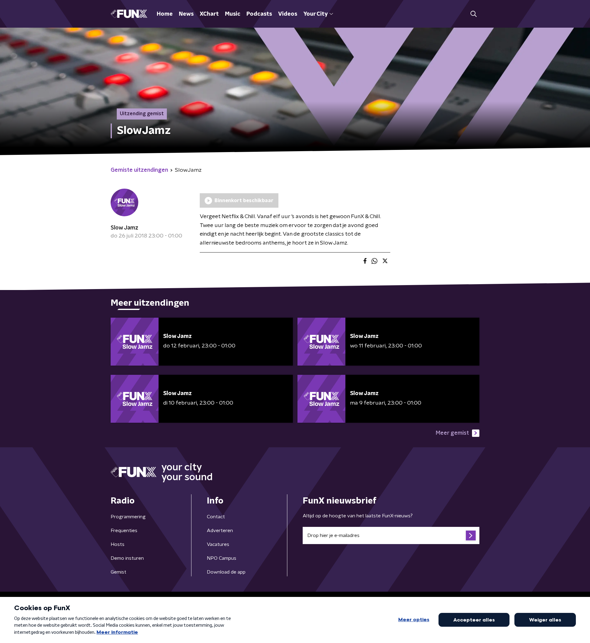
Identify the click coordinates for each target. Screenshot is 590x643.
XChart (209, 14)
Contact (216, 516)
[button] (473, 14)
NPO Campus (221, 558)
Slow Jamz (124, 228)
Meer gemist (452, 433)
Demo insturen (127, 558)
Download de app (226, 572)
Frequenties (124, 530)
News (186, 14)
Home (165, 14)
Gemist (118, 572)
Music (232, 14)
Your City (315, 14)
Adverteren (220, 530)
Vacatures (218, 544)
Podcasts (259, 14)
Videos (287, 14)
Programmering (128, 516)
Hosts (117, 544)
